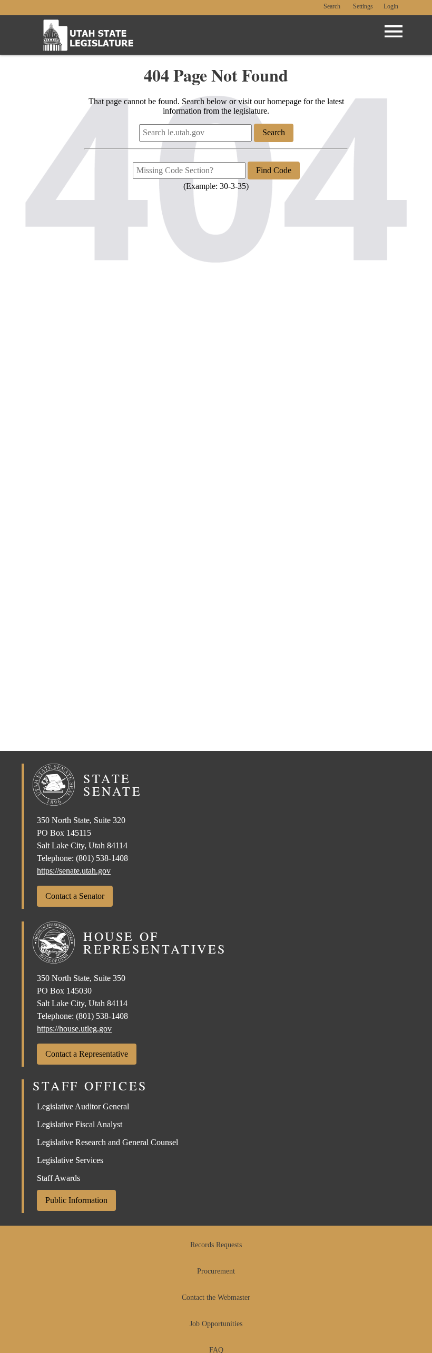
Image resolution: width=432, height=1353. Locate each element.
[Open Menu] (393, 31)
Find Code (273, 170)
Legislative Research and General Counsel (107, 1142)
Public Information (76, 1200)
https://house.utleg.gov (74, 1028)
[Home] (88, 35)
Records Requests (216, 1245)
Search (331, 6)
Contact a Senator (74, 895)
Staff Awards (58, 1178)
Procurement (216, 1271)
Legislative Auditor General (83, 1106)
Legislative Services (70, 1160)
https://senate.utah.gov (74, 870)
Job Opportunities (216, 1324)
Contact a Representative (86, 1053)
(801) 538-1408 (102, 858)
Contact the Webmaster (216, 1297)
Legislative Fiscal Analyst (79, 1124)
